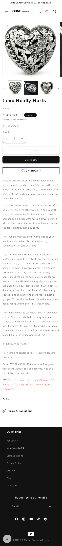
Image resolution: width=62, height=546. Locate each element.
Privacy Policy (14, 463)
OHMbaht (11, 470)
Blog (9, 478)
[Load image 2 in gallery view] (31, 88)
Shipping (5, 120)
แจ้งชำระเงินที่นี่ (15, 448)
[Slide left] (3, 88)
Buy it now (31, 159)
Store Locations (15, 455)
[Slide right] (58, 88)
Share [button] (9, 398)
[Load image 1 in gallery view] (15, 88)
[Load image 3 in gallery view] (47, 88)
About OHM (12, 440)
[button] (6, 11)
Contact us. (12, 485)
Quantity (6, 132)
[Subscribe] (50, 506)
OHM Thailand (25, 540)
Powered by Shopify (40, 540)
